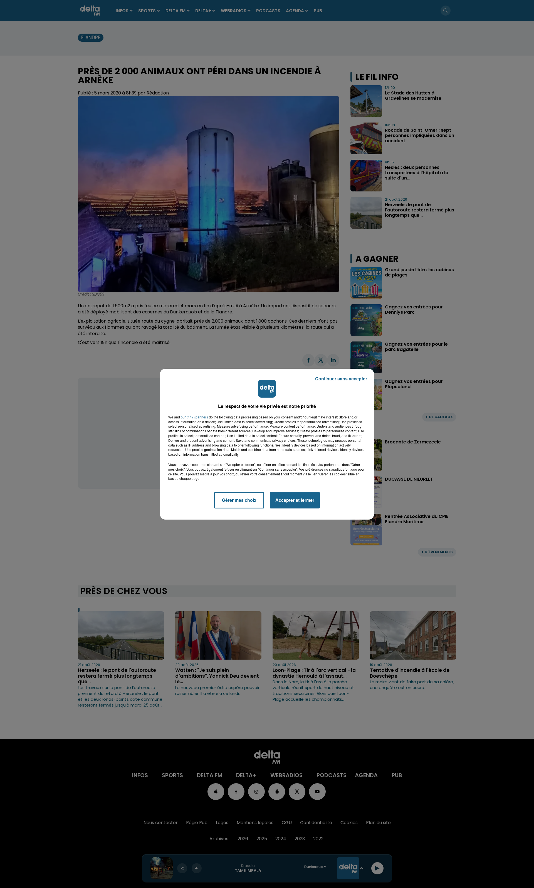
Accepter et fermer (294, 500)
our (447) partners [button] (194, 417)
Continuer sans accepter (341, 378)
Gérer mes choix (239, 500)
